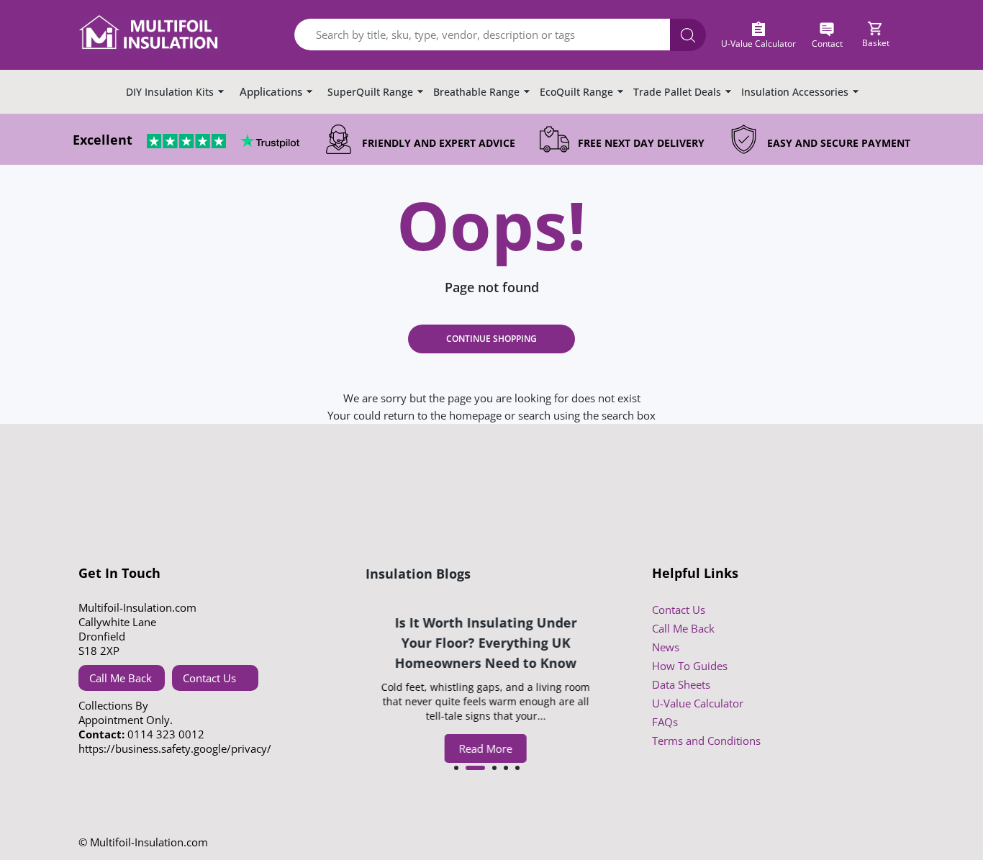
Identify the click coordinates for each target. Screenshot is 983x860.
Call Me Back (120, 678)
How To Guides (690, 665)
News (665, 647)
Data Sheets (681, 684)
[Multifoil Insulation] (150, 34)
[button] (456, 768)
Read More (487, 748)
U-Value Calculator (697, 703)
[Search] (688, 35)
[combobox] (491, 35)
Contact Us (209, 678)
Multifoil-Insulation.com (149, 842)
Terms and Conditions (706, 740)
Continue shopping (491, 338)
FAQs (665, 722)
